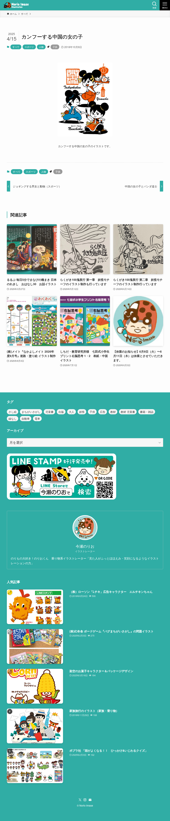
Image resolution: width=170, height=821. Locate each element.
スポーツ (29, 46)
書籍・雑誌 (146, 412)
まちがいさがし (31, 412)
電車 (37, 419)
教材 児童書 (128, 412)
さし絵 (12, 412)
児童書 (49, 412)
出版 (61, 412)
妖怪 (82, 412)
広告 (102, 412)
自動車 (26, 419)
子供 (55, 46)
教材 (113, 412)
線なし (12, 419)
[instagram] (85, 800)
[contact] (90, 800)
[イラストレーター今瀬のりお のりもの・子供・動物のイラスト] (16, 5)
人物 (41, 46)
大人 (71, 412)
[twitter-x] (80, 800)
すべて (15, 46)
